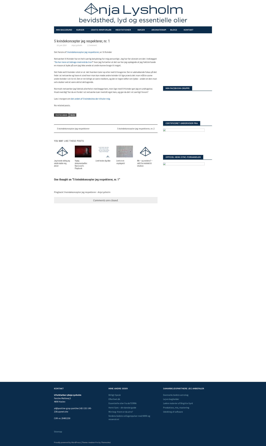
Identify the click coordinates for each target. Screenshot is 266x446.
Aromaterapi (158, 30)
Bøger (141, 30)
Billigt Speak (114, 395)
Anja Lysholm (77, 45)
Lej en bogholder (171, 399)
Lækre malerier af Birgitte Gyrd (178, 403)
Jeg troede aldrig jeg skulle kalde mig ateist (62, 163)
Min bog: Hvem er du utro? (120, 411)
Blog (73, 115)
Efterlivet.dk (114, 399)
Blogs (173, 30)
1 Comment (92, 45)
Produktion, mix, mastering (176, 407)
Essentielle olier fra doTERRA (122, 403)
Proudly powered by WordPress (67, 442)
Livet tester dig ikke (103, 161)
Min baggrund (64, 30)
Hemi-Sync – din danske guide (122, 407)
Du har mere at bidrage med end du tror (73, 62)
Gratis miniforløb (101, 30)
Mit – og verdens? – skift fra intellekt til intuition (145, 163)
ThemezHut (106, 442)
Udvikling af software (173, 411)
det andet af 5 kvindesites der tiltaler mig (90, 98)
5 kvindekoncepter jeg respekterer (83, 52)
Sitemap (58, 431)
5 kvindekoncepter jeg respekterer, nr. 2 (135, 128)
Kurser (80, 30)
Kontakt (188, 30)
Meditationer (123, 30)
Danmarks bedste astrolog (175, 395)
